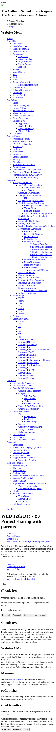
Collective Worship (21, 411)
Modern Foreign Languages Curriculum (36, 226)
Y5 (19, 334)
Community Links (21, 452)
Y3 (19, 329)
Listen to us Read (32, 211)
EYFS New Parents (22, 144)
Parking (16, 159)
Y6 (19, 337)
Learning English (26, 347)
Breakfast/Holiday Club (23, 110)
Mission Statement (21, 49)
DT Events (29, 198)
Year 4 (21, 308)
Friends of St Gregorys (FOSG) (27, 447)
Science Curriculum (27, 288)
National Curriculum (27, 293)
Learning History (26, 357)
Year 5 (21, 311)
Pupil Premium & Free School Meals (29, 483)
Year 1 (21, 301)
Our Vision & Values (22, 385)
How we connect (20, 51)
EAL (15, 74)
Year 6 (21, 313)
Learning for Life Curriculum (31, 280)
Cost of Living (19, 481)
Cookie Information (16, 566)
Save (26, 729)
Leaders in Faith (31, 403)
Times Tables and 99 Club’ (36, 270)
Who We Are (30, 396)
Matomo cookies (15, 679)
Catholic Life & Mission (24, 388)
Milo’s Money (30, 267)
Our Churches (19, 434)
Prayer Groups (30, 421)
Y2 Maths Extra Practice (41, 247)
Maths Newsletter (32, 262)
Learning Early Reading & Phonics (34, 360)
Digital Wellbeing (26, 128)
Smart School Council (23, 115)
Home (9, 38)
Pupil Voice (29, 419)
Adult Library (19, 167)
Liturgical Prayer (26, 429)
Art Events (29, 190)
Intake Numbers (25, 59)
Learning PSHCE (26, 370)
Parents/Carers (13, 136)
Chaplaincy (23, 393)
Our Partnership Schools (24, 439)
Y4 (19, 331)
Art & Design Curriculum (30, 185)
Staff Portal (18, 97)
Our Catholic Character (23, 383)
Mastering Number (32, 265)
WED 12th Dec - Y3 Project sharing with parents (29, 541)
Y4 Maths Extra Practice (41, 252)
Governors (17, 92)
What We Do (30, 398)
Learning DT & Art (27, 342)
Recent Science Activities (35, 290)
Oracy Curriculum (26, 275)
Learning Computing (27, 344)
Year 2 (21, 303)
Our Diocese (18, 437)
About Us (11, 41)
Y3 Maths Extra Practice (41, 249)
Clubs (15, 103)
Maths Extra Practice (33, 241)
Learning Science (26, 378)
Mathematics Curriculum (29, 229)
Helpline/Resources (21, 504)
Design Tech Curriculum (29, 195)
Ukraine (16, 491)
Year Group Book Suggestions (38, 213)
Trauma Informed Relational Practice (29, 475)
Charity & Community (28, 409)
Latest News (12, 539)
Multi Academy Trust (22, 141)
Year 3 (21, 306)
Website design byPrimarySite (21, 579)
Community (12, 442)
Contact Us (18, 43)
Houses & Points (20, 108)
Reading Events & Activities (37, 205)
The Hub (17, 468)
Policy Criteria (24, 64)
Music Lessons (19, 113)
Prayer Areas (30, 416)
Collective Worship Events (30, 427)
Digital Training (25, 131)
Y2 (19, 326)
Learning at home (21, 319)
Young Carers (19, 72)
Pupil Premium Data (27, 486)
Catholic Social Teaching (29, 391)
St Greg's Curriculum (22, 182)
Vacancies (17, 133)
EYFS (21, 298)
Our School (12, 100)
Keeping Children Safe (23, 478)
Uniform (16, 149)
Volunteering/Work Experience (27, 169)
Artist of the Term (32, 187)
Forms (15, 79)
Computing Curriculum (28, 193)
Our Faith (11, 380)
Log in (12, 26)
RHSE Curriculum (26, 285)
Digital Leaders (25, 126)
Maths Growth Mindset (34, 259)
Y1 (19, 324)
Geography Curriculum (28, 221)
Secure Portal (19, 95)
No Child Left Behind (23, 493)
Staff (15, 77)
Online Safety (19, 121)
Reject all (6, 615)
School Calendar (20, 157)
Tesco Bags (23, 496)
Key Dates (23, 56)
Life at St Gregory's (21, 105)
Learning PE (24, 367)
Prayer (21, 414)
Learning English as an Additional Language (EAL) (33, 350)
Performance (18, 316)
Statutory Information (22, 82)
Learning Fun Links (27, 355)
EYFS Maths (30, 231)
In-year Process (25, 61)
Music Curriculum (26, 272)
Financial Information (28, 85)
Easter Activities (25, 339)
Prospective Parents (21, 139)
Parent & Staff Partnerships (30, 406)
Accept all (17, 615)
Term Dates (18, 151)
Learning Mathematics (28, 362)
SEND (16, 69)
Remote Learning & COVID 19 (27, 175)
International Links (21, 455)
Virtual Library (31, 208)
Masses (21, 424)
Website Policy (13, 569)
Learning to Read (26, 375)
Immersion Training (27, 460)
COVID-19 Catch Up (28, 177)
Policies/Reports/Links (23, 90)
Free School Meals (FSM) (30, 488)
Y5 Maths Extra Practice (41, 254)
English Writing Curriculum (31, 200)
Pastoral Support (20, 465)
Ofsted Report (19, 87)
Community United (21, 450)
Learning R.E (24, 373)
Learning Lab (24, 499)
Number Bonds (31, 236)
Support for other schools (24, 457)
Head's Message (20, 46)
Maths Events (30, 239)
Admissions (18, 54)
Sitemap (10, 564)
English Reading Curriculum (31, 203)
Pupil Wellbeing (20, 473)
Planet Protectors (20, 118)
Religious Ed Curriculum (29, 283)
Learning (11, 180)
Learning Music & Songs (29, 365)
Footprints (23, 501)
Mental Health (19, 470)
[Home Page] (2, 5)
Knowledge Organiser (34, 234)
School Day (18, 146)
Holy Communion (26, 432)
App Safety (23, 123)
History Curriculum (27, 223)
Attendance (18, 162)
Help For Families (15, 463)
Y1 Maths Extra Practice (41, 244)
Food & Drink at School (24, 164)
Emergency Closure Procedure (26, 172)
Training (28, 401)
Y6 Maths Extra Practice (41, 257)
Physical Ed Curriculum (29, 277)
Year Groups (18, 295)
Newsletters (18, 154)
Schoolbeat (18, 445)
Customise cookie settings (35, 615)
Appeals (22, 67)
